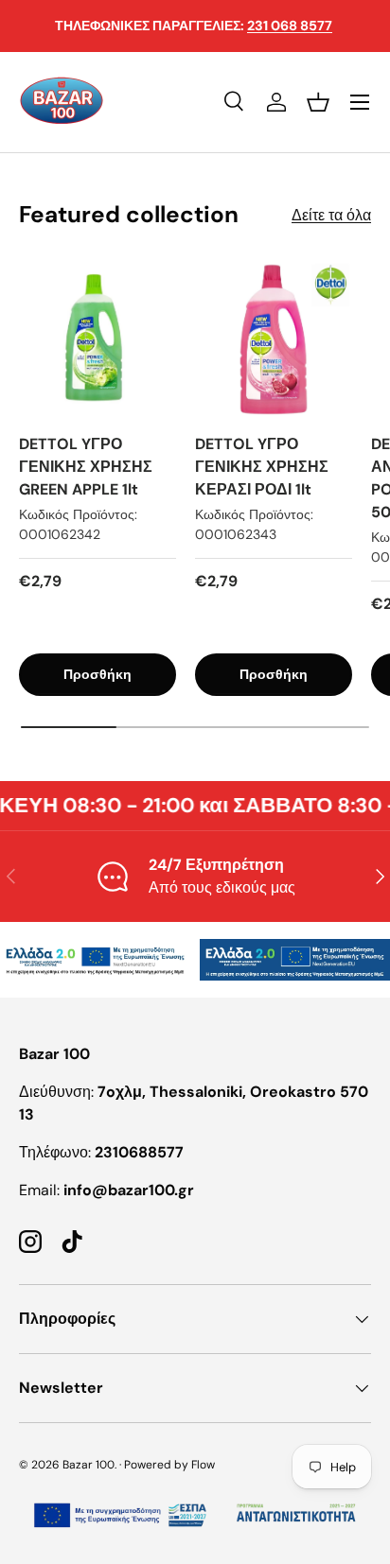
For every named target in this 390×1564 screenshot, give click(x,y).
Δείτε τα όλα (331, 215)
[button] (318, 102)
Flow (203, 1464)
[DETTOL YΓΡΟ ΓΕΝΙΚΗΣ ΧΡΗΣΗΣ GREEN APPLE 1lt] (97, 339)
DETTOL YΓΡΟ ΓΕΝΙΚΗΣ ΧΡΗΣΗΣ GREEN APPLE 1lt (85, 466)
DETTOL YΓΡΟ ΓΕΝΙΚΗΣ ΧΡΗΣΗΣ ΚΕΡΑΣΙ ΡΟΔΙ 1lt (261, 466)
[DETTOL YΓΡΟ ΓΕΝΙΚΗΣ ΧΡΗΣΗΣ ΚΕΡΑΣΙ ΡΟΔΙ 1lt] (273, 339)
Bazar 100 (88, 1464)
